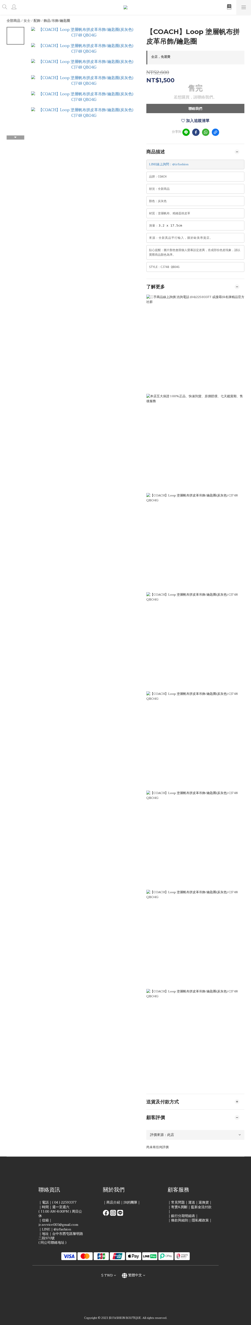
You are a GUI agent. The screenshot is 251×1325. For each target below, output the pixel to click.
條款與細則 (179, 1220)
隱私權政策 (200, 1220)
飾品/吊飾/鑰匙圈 (57, 21)
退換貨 (204, 1202)
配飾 (37, 21)
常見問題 (178, 1202)
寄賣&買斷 (179, 1207)
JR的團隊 (130, 1202)
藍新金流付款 (201, 1207)
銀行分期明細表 (183, 1216)
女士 (27, 21)
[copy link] (215, 132)
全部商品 (13, 21)
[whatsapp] (205, 132)
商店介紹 (113, 1202)
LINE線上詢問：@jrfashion (168, 164)
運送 (191, 1202)
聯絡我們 (195, 108)
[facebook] (196, 132)
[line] (186, 132)
